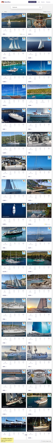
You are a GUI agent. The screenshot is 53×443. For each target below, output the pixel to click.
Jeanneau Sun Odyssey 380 (9, 383)
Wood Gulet (30, 193)
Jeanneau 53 (5, 406)
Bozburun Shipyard (7, 98)
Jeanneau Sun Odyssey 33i (34, 383)
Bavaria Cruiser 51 (7, 169)
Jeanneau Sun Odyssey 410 (34, 335)
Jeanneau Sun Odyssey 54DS (34, 240)
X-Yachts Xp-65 (6, 193)
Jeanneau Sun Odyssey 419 (9, 335)
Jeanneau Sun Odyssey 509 (34, 430)
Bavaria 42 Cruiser (32, 98)
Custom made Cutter (7, 74)
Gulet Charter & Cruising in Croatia (36, 216)
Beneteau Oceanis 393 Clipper (35, 121)
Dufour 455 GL (6, 121)
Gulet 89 (4, 50)
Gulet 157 (5, 264)
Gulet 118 (30, 50)
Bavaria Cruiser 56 (32, 145)
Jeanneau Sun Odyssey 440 (9, 311)
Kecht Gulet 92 (6, 216)
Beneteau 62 (5, 240)
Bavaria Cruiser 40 (7, 26)
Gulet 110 (30, 264)
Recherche (15, 7)
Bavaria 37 (30, 169)
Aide (39, 2)
